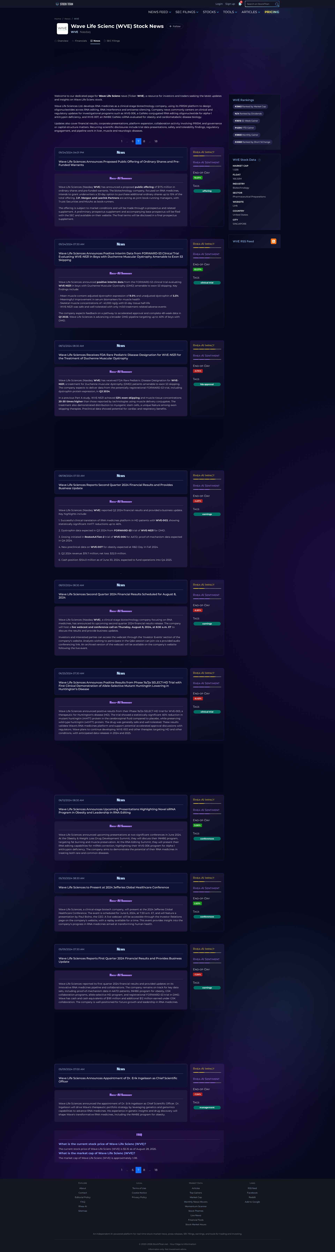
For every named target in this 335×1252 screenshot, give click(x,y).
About (82, 1188)
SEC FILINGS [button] (185, 12)
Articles (196, 1188)
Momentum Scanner (196, 1206)
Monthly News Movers (195, 1201)
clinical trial (207, 282)
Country (238, 211)
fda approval (207, 384)
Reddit (252, 1197)
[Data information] (259, 160)
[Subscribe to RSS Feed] (273, 241)
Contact (83, 1192)
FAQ (82, 1201)
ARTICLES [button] (249, 12)
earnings (207, 514)
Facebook (252, 1192)
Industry (239, 184)
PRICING (272, 12)
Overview (63, 40)
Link (235, 206)
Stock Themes (195, 1211)
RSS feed (252, 1188)
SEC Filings (113, 40)
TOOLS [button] (228, 12)
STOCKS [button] (209, 12)
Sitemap (82, 1211)
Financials (81, 40)
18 (156, 141)
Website (238, 202)
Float (237, 175)
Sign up (230, 3)
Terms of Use (139, 1188)
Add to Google (252, 1201)
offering (207, 191)
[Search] (277, 4)
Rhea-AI (83, 1206)
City (235, 220)
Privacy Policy (139, 1197)
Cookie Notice (139, 1192)
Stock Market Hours (195, 1224)
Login (219, 3)
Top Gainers (196, 1192)
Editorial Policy (83, 1197)
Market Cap (240, 166)
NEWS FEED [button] (158, 12)
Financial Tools (195, 1220)
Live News (196, 1215)
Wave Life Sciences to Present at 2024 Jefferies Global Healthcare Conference (114, 887)
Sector (237, 193)
